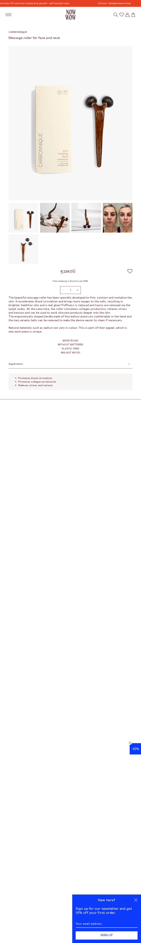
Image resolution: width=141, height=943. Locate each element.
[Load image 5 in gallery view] (23, 249)
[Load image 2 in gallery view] (55, 218)
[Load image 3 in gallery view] (86, 218)
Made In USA (70, 340)
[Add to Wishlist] (129, 271)
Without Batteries (70, 344)
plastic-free (70, 348)
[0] (121, 15)
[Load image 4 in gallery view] (118, 218)
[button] (116, 15)
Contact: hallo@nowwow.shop (106, 3)
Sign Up (106, 935)
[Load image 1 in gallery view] (23, 218)
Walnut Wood (70, 352)
